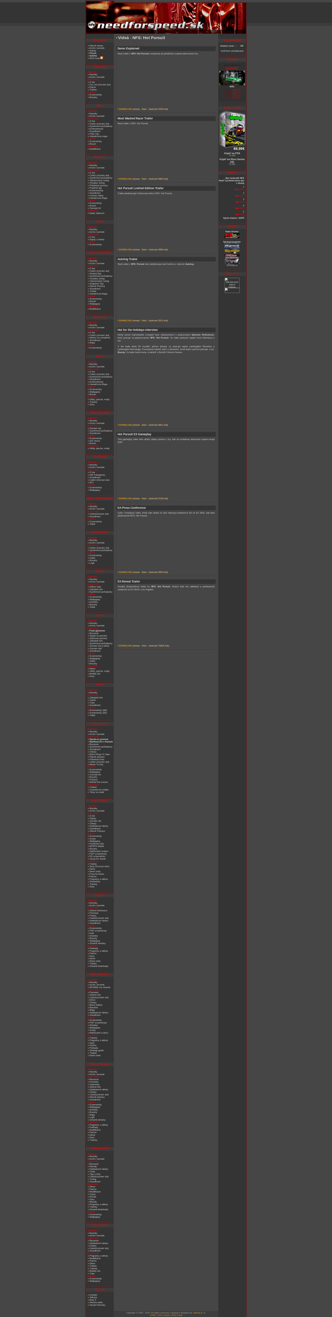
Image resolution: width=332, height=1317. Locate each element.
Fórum (92, 53)
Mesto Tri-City (96, 764)
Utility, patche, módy (99, 399)
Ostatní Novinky (97, 1305)
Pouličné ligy (95, 188)
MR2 (232, 86)
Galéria (93, 55)
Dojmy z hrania (96, 239)
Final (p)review (97, 630)
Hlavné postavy (97, 756)
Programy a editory (98, 879)
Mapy (92, 1010)
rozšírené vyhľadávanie (232, 51)
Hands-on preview (98, 636)
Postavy (93, 779)
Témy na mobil (96, 792)
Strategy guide (96, 1050)
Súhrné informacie (98, 910)
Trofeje (92, 291)
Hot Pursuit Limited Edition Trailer (140, 188)
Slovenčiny (94, 881)
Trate (92, 702)
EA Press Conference (131, 508)
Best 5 (92, 1300)
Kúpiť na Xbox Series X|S (232, 160)
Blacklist (93, 1007)
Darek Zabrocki (96, 213)
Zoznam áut (95, 428)
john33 (232, 68)
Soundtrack (95, 131)
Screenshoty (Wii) (98, 710)
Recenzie (94, 633)
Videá (92, 524)
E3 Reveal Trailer (128, 581)
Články (92, 818)
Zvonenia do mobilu (99, 789)
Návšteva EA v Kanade (101, 741)
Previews (93, 913)
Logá (91, 563)
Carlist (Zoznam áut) (99, 480)
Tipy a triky (95, 1174)
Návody (93, 1166)
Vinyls (92, 1194)
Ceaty (92, 1171)
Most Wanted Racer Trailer (135, 118)
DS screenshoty (97, 856)
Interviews (94, 1084)
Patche (92, 876)
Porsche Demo (96, 874)
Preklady (93, 948)
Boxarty (93, 97)
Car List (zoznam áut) (100, 84)
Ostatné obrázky (97, 943)
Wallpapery (94, 304)
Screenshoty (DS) (98, 712)
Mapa (92, 342)
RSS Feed (94, 58)
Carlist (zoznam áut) (99, 123)
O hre (92, 82)
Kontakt (93, 1295)
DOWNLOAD (125, 109)
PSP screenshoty (98, 854)
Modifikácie (95, 149)
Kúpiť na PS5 (232, 153)
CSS (160, 1315)
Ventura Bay (95, 273)
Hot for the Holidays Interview (137, 329)
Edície (92, 87)
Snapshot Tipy (96, 283)
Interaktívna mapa (98, 136)
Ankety (92, 50)
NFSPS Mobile (96, 846)
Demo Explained (128, 48)
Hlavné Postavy (97, 286)
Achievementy (96, 128)
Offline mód (95, 586)
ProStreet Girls (96, 844)
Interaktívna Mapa (98, 198)
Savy (92, 404)
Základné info (96, 589)
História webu (96, 1302)
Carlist (92, 700)
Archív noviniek (97, 48)
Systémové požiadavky (100, 126)
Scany (92, 838)
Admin (167, 1315)
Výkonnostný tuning (99, 180)
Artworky (93, 602)
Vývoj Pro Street (97, 859)
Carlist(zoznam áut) (99, 918)
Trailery (93, 89)
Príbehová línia (96, 759)
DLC (91, 482)
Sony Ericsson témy (99, 866)
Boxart (92, 144)
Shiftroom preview (98, 638)
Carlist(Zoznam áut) (99, 514)
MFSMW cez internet (99, 987)
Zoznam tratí (95, 648)
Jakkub (196, 1312)
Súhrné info (95, 995)
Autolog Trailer (127, 259)
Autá (91, 933)
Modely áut (94, 673)
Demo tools (95, 871)
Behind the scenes (98, 782)
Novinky (93, 74)
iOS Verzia (94, 441)
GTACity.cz (232, 265)
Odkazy (93, 1297)
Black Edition (95, 1005)
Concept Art (95, 208)
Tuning (92, 1179)
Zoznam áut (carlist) (99, 646)
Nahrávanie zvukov (98, 851)
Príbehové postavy (98, 185)
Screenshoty (95, 94)
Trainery (93, 402)
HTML (153, 1315)
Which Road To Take (99, 754)
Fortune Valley (96, 195)
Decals (92, 1196)
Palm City (94, 133)
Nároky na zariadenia (99, 337)
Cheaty (92, 751)
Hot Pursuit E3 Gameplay (134, 434)
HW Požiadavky (97, 475)
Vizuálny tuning (97, 183)
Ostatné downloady (98, 966)
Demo (92, 668)
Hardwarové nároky (98, 826)
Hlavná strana (96, 45)
